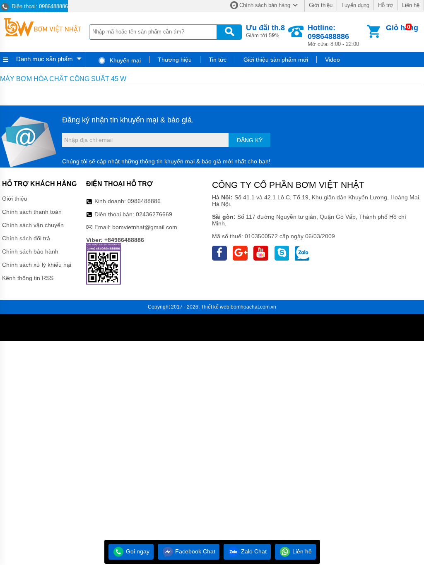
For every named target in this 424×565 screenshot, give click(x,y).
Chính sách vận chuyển (33, 225)
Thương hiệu (175, 59)
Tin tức (217, 59)
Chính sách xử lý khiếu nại (36, 264)
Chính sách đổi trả (26, 238)
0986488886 (144, 201)
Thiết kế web (215, 307)
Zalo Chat (253, 551)
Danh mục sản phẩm (44, 58)
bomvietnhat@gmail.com (144, 227)
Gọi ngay (136, 551)
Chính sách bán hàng (264, 5)
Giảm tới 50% (265, 31)
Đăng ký (250, 140)
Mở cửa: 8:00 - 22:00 (333, 35)
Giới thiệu (320, 5)
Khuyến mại (124, 60)
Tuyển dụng (355, 5)
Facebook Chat (194, 551)
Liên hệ (410, 5)
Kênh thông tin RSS (27, 278)
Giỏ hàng (402, 28)
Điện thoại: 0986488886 (39, 6)
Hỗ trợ (385, 5)
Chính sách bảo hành (30, 251)
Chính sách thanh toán (32, 211)
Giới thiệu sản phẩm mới (275, 59)
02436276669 (154, 214)
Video (332, 59)
